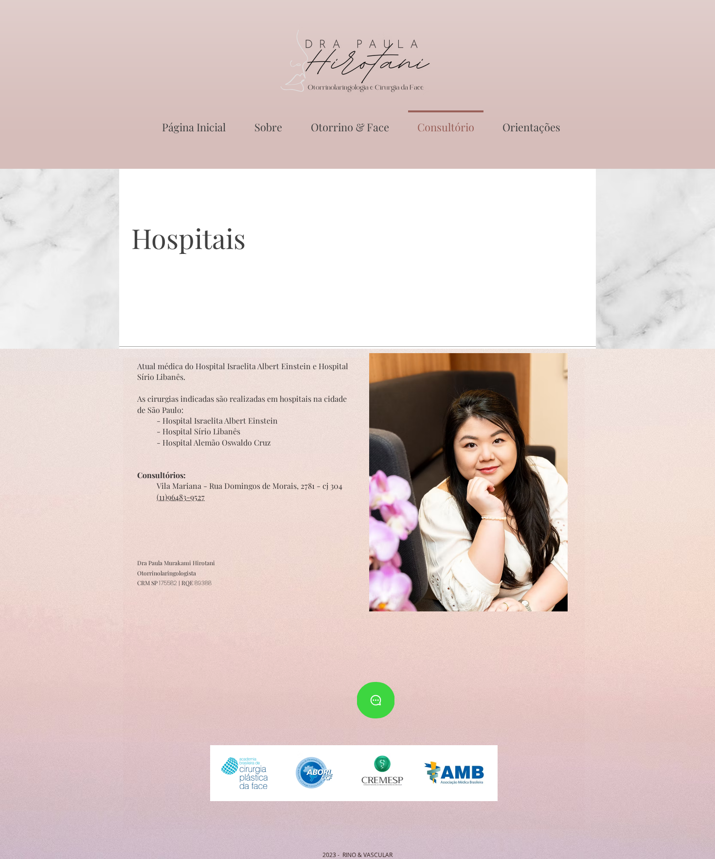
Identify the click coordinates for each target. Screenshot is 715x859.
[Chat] (376, 700)
